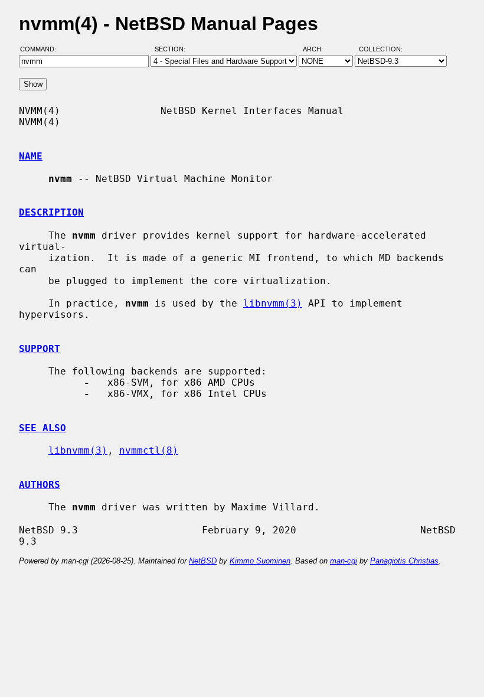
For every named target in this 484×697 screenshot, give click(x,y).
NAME (30, 156)
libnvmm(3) (272, 303)
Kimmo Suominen (260, 560)
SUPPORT (39, 348)
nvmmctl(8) (148, 450)
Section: (173, 49)
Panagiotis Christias (404, 560)
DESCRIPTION (51, 212)
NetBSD (203, 560)
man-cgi (343, 560)
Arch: (318, 49)
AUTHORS (39, 484)
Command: (41, 49)
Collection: (381, 49)
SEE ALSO (42, 428)
